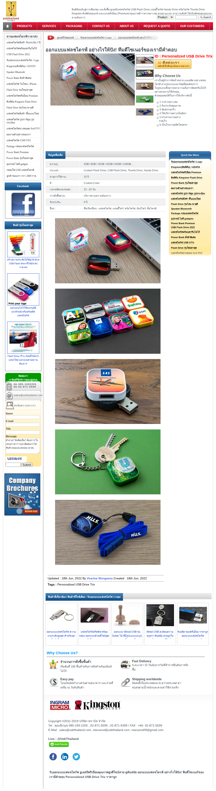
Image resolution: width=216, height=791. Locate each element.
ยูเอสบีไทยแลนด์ (65, 37)
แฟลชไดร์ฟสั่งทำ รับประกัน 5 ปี (23, 42)
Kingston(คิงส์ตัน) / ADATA (185, 167)
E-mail (9, 421)
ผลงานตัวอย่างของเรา (182, 188)
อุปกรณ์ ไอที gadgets (182, 218)
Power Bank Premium (183, 223)
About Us (127, 26)
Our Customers (192, 26)
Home (8, 26)
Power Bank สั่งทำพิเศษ (183, 237)
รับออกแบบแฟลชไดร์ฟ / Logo (96, 37)
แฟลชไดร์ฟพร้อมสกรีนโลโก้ (185, 232)
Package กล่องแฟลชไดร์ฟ (184, 213)
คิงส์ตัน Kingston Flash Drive (186, 177)
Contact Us (101, 26)
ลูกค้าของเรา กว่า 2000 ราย (21, 175)
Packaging (74, 26)
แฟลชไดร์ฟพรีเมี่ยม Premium (186, 172)
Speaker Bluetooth (181, 208)
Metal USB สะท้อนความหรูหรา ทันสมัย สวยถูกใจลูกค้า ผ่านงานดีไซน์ (160, 635)
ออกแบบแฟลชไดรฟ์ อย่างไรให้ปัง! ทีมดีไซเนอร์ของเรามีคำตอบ (138, 37)
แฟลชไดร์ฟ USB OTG (182, 242)
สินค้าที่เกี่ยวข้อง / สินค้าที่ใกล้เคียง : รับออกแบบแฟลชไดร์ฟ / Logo (84, 596)
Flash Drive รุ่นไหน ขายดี (184, 204)
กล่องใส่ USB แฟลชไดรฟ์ (20, 170)
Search (205, 17)
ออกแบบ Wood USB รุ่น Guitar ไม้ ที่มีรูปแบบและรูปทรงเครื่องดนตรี (127, 635)
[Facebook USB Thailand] (23, 216)
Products (24, 26)
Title (8, 428)
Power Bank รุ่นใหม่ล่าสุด (184, 183)
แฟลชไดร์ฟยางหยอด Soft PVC (23, 128)
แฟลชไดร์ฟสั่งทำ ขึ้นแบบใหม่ (186, 198)
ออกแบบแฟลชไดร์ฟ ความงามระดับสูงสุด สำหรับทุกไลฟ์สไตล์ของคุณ (61, 635)
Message (11, 436)
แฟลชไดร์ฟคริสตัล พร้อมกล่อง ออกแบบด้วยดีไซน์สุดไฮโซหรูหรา (94, 635)
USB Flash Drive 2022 (183, 227)
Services (49, 26)
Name (9, 413)
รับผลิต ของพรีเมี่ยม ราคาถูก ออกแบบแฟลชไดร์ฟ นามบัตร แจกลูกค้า (192, 635)
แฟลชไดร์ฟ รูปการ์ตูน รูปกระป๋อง (188, 193)
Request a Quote (157, 26)
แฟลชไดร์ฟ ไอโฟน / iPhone (21, 83)
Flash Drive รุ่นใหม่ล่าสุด (184, 248)
